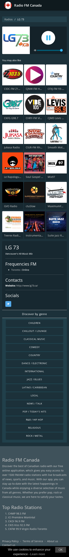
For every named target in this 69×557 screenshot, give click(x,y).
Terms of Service (33, 541)
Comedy (34, 347)
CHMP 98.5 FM (17, 513)
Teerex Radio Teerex (16, 235)
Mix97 (51, 177)
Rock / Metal (34, 435)
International (34, 371)
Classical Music (34, 339)
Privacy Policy (10, 541)
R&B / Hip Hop (34, 419)
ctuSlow (30, 206)
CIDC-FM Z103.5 (13, 88)
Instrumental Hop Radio (40, 235)
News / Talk (34, 403)
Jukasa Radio (12, 147)
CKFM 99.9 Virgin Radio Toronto (27, 529)
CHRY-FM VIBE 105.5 (38, 118)
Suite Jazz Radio (57, 235)
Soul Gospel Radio (37, 177)
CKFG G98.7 (11, 118)
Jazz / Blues (34, 379)
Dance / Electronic (34, 363)
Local (34, 395)
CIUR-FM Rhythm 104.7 (40, 147)
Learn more (37, 554)
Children (35, 323)
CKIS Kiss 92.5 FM (19, 525)
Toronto (15, 269)
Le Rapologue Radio (16, 177)
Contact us (8, 545)
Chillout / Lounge (34, 331)
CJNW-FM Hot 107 (36, 88)
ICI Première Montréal (21, 517)
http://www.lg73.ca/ (27, 285)
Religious (34, 427)
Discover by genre (34, 314)
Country (34, 355)
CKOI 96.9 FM (16, 521)
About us (52, 541)
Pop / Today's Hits (34, 411)
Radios (8, 19)
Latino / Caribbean (34, 387)
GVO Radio (10, 206)
